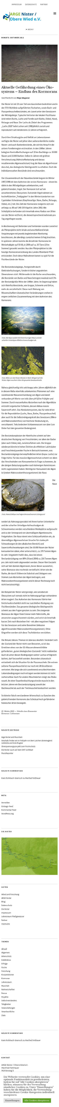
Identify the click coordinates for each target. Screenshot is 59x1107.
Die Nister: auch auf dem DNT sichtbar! (17, 750)
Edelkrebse (6, 960)
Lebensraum (15, 714)
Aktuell (4, 949)
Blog (3, 902)
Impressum (17, 4)
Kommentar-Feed (8, 810)
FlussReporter (7, 753)
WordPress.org (7, 814)
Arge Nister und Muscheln (11, 737)
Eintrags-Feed (7, 806)
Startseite (5, 924)
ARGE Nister (6, 898)
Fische (4, 967)
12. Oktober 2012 (7, 711)
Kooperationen (7, 975)
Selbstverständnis (9, 1000)
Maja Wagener (23, 98)
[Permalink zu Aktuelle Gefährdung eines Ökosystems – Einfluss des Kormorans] (29, 81)
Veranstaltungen (8, 1008)
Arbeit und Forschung (10, 894)
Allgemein (5, 953)
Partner (44, 4)
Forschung (5, 971)
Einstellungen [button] (12, 1100)
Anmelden (5, 803)
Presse (4, 993)
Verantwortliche (7, 1012)
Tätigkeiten (6, 1004)
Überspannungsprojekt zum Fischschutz (18, 746)
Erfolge (4, 964)
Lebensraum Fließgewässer (12, 916)
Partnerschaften (8, 989)
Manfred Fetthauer (32, 778)
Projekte (4, 997)
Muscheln (5, 986)
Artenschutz (6, 956)
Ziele (3, 1015)
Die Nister (5, 909)
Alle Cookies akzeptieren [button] (36, 1100)
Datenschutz (31, 4)
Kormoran (5, 714)
